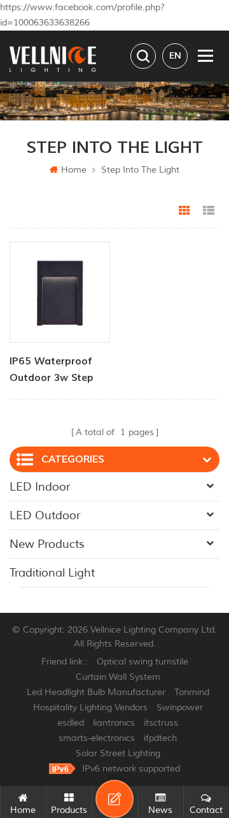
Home (74, 169)
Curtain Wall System (118, 676)
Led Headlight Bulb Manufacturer (96, 692)
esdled (70, 722)
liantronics (114, 722)
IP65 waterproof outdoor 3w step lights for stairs (52, 370)
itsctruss (161, 722)
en (175, 56)
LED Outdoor (45, 515)
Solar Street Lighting (118, 753)
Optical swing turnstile (142, 661)
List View (208, 210)
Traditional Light (52, 573)
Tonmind (191, 692)
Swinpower (179, 707)
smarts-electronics (97, 738)
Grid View (184, 210)
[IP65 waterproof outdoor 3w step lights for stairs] (60, 291)
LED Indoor (40, 487)
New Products (47, 544)
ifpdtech (160, 738)
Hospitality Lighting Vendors (90, 707)
